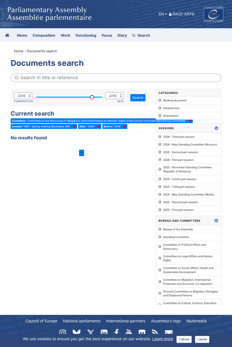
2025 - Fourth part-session (179, 179)
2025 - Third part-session (179, 186)
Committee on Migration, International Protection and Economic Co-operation (187, 281)
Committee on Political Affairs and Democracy (184, 246)
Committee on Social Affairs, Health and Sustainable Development (188, 270)
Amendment (170, 115)
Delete (73, 126)
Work (65, 35)
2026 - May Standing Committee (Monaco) (190, 144)
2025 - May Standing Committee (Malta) (188, 194)
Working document (174, 100)
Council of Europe (41, 321)
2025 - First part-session (178, 210)
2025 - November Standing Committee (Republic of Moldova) (187, 169)
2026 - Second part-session (180, 152)
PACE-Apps (183, 14)
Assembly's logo (166, 321)
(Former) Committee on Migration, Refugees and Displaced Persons (190, 293)
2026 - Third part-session (179, 136)
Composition (44, 35)
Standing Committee (176, 237)
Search (144, 35)
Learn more (162, 339)
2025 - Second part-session (180, 202)
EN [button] (161, 14)
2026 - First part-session (178, 160)
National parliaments (82, 321)
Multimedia (196, 321)
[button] (216, 128)
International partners (125, 321)
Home (19, 51)
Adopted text (171, 108)
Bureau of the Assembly (178, 229)
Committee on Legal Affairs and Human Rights (188, 258)
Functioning (86, 35)
